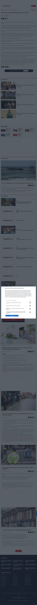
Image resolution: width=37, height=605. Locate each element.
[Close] (34, 288)
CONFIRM (12, 315)
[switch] (30, 302)
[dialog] (18, 302)
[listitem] (18, 300)
